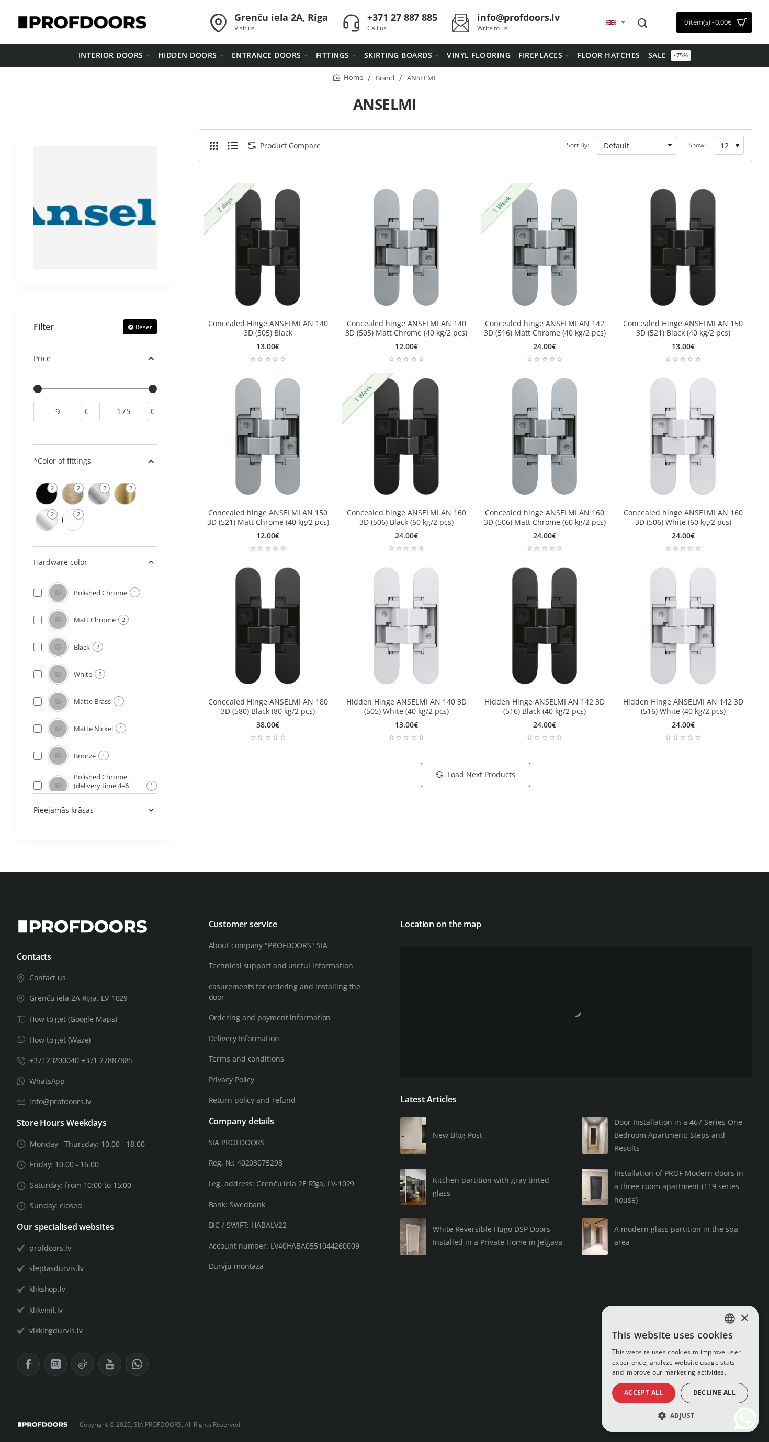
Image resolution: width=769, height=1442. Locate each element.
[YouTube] (109, 1364)
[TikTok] (82, 1364)
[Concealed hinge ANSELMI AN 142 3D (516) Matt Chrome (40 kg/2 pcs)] (544, 247)
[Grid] (214, 145)
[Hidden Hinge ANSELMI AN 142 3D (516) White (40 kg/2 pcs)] (683, 625)
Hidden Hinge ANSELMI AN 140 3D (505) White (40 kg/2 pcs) (406, 706)
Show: (697, 145)
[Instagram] (55, 1364)
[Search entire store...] (642, 22)
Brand (385, 78)
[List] (232, 145)
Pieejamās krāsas (63, 810)
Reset (143, 326)
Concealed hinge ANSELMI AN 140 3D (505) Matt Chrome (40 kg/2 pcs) (406, 328)
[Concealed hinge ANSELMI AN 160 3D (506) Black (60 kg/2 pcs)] (406, 436)
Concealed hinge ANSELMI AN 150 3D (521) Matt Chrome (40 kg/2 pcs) (268, 517)
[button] (680, 1415)
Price (42, 358)
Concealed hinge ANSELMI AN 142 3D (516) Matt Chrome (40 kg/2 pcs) (545, 328)
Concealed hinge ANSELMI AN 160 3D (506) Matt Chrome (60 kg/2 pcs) (545, 517)
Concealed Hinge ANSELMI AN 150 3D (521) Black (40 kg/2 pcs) (683, 328)
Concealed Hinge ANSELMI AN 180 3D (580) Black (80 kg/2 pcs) (268, 706)
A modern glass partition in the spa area (676, 1235)
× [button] (744, 1318)
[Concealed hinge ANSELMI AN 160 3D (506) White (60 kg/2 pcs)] (683, 436)
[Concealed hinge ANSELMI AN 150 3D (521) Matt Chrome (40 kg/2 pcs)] (268, 436)
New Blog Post (457, 1135)
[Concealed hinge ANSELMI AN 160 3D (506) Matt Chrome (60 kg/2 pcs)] (544, 436)
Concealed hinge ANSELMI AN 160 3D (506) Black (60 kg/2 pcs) (406, 517)
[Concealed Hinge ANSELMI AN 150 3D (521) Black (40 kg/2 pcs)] (683, 247)
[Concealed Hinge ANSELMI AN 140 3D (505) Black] (268, 247)
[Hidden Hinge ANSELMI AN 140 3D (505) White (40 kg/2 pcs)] (406, 625)
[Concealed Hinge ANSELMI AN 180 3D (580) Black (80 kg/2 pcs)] (268, 625)
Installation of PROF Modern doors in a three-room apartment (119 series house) (678, 1186)
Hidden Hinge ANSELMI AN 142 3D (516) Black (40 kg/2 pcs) (544, 706)
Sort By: (578, 145)
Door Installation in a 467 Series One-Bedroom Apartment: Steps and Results (679, 1135)
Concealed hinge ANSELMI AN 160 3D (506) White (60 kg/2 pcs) (683, 517)
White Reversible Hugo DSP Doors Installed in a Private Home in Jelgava (497, 1235)
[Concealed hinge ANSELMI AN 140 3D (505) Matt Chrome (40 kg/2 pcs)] (406, 247)
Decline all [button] (714, 1392)
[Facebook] (28, 1364)
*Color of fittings (62, 461)
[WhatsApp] (137, 1364)
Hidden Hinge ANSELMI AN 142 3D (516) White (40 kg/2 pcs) (683, 706)
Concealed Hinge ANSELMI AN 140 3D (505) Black (268, 328)
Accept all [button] (643, 1392)
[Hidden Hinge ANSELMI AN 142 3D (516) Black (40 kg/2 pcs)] (544, 625)
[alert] (680, 1369)
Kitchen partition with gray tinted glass (491, 1186)
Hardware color (60, 562)
